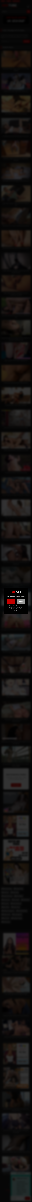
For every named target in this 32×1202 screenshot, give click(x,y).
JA (11, 601)
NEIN (21, 601)
